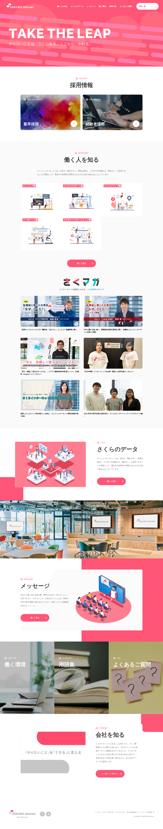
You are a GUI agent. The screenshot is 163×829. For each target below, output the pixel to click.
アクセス (119, 812)
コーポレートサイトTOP (103, 812)
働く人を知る (62, 6)
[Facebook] (42, 814)
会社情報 (149, 812)
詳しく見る (81, 263)
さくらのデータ (77, 6)
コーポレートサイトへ (110, 774)
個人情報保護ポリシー (134, 812)
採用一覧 (142, 6)
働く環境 (102, 6)
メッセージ (91, 6)
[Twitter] (48, 814)
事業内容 (112, 6)
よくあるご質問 (126, 6)
